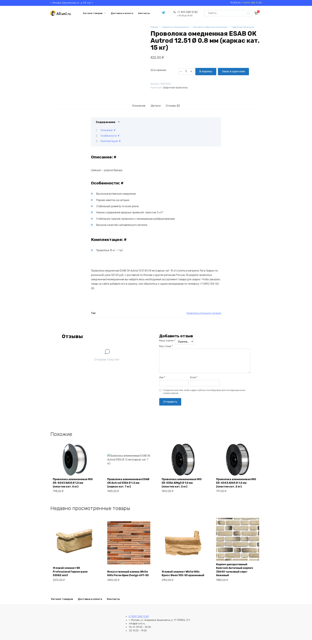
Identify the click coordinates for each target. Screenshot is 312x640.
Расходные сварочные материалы (210, 27)
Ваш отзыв (166, 346)
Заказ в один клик (233, 71)
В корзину (205, 71)
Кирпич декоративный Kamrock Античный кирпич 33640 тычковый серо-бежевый (234, 570)
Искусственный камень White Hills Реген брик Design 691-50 (128, 573)
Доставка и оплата (122, 13)
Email (193, 377)
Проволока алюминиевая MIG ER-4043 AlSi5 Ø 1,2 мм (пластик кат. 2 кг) (236, 483)
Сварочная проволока (243, 27)
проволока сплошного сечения (203, 313)
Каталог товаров (93, 13)
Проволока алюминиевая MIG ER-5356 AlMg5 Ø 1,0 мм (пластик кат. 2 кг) (182, 483)
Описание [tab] (138, 105)
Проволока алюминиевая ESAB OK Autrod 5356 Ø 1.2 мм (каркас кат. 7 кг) (128, 483)
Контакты (144, 13)
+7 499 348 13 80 (187, 14)
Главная (154, 27)
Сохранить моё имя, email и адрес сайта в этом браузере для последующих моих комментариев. (204, 391)
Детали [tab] (156, 105)
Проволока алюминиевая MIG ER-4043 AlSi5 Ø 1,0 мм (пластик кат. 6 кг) (73, 483)
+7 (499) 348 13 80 (251, 2)
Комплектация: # (111, 141)
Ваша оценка (167, 340)
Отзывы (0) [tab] (173, 105)
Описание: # (108, 130)
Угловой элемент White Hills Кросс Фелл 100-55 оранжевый (183, 573)
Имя (162, 377)
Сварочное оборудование (175, 27)
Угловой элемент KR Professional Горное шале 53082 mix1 (70, 571)
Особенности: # (110, 135)
